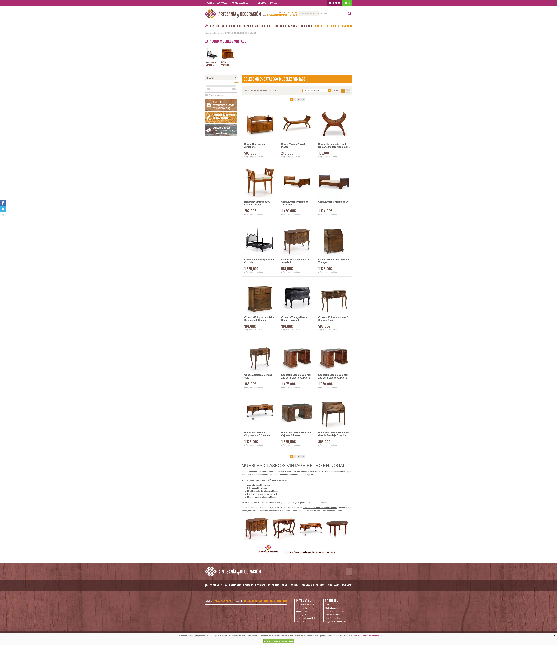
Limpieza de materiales (334, 611)
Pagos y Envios (302, 615)
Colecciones (332, 26)
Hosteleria (272, 26)
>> (302, 99)
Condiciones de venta (305, 605)
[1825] (235, 86)
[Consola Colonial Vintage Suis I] (260, 355)
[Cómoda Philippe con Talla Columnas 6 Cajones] (260, 297)
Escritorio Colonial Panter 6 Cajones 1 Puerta (296, 434)
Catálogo (328, 605)
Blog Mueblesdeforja (333, 618)
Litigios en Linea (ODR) (305, 618)
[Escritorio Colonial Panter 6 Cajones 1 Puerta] (297, 412)
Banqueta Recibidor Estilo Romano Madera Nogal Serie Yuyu (334, 145)
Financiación (301, 611)
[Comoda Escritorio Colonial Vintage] (334, 239)
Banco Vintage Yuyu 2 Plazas (293, 145)
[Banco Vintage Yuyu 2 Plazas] (297, 124)
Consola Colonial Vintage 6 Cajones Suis (333, 318)
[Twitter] (3, 209)
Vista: (345, 91)
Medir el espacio (332, 608)
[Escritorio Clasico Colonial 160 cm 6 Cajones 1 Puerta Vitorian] (334, 355)
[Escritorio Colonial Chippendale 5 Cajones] (260, 412)
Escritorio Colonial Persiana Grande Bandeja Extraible (333, 434)
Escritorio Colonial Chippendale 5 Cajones (257, 434)
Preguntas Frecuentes (305, 608)
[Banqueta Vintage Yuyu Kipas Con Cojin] (260, 181)
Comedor (215, 26)
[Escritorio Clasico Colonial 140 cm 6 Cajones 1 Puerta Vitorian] (297, 355)
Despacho (248, 26)
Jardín (283, 26)
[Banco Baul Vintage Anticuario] (260, 124)
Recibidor (260, 26)
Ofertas (319, 26)
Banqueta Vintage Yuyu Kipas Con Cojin (257, 203)
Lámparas (293, 26)
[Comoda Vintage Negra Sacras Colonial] (297, 297)
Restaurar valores (215, 95)
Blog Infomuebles (332, 615)
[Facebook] (3, 203)
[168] (206, 86)
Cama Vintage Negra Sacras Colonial (259, 261)
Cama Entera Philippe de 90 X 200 (333, 203)
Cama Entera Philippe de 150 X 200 (294, 203)
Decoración (306, 26)
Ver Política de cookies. (368, 636)
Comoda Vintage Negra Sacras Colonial (294, 318)
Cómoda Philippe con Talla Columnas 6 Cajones (259, 318)
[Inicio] (206, 26)
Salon (224, 26)
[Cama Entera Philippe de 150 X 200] (297, 181)
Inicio (207, 33)
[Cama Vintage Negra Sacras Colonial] (260, 239)
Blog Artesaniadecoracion (335, 621)
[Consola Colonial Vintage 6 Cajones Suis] (334, 297)
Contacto (300, 621)
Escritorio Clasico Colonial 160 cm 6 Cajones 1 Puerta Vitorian (333, 376)
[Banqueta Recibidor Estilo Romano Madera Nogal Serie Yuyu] (334, 124)
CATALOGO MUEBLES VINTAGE (240, 33)
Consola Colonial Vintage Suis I (258, 376)
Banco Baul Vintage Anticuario (255, 145)
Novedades (346, 26)
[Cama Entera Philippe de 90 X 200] (334, 181)
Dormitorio (235, 26)
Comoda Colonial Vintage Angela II (295, 261)
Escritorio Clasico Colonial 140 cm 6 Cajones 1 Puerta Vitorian (296, 376)
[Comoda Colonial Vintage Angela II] (297, 239)
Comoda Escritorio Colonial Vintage (333, 261)
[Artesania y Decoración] (233, 14)
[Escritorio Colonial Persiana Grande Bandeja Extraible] (334, 412)
